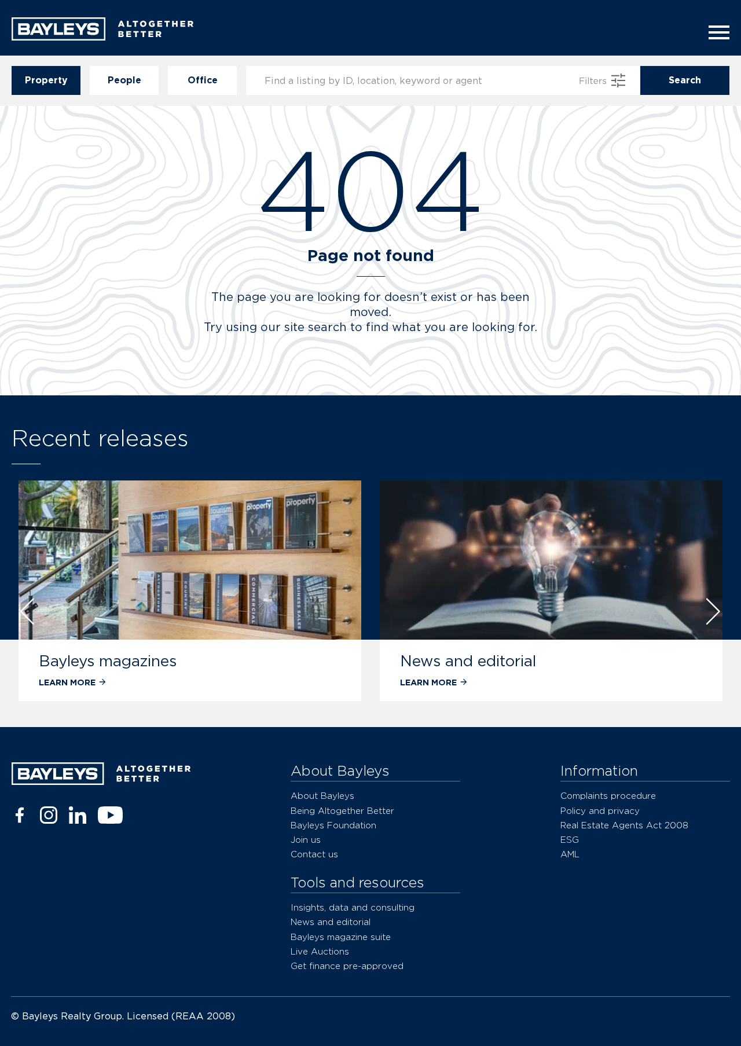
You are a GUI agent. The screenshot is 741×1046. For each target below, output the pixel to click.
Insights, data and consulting (352, 907)
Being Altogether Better (342, 810)
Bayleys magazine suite (341, 936)
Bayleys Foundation (333, 825)
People (124, 80)
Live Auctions (320, 951)
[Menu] (715, 32)
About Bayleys (322, 795)
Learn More (67, 682)
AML (569, 854)
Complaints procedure (608, 795)
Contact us (314, 854)
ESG (569, 839)
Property (46, 80)
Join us (306, 839)
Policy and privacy (600, 810)
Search (685, 80)
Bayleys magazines (108, 661)
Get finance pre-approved (347, 965)
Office (203, 80)
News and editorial (468, 661)
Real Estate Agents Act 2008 (624, 825)
